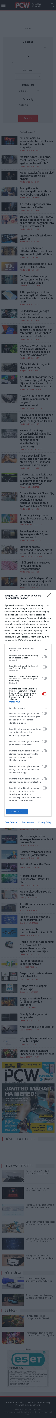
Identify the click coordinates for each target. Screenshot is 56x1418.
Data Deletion (11, 822)
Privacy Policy (44, 822)
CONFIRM (17, 812)
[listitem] (28, 649)
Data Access (28, 822)
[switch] (44, 656)
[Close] (50, 596)
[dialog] (28, 709)
